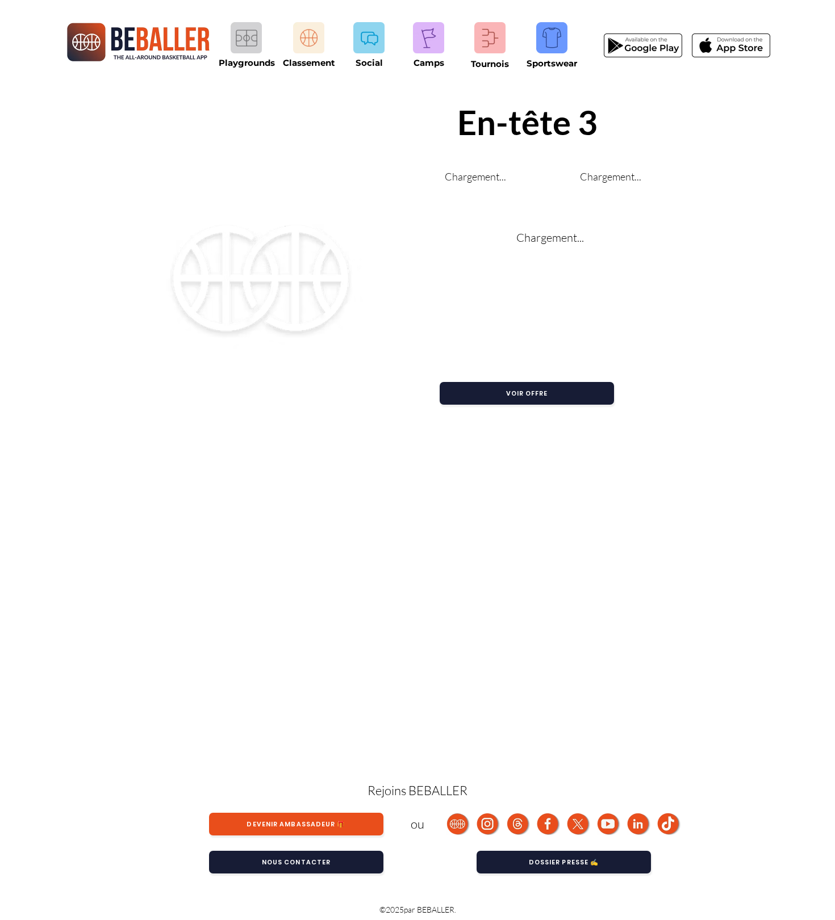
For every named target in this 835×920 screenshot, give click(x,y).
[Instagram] (488, 823)
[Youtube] (608, 823)
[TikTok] (668, 823)
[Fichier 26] (578, 823)
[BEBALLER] (458, 823)
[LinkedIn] (638, 823)
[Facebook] (548, 823)
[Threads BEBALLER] (518, 823)
